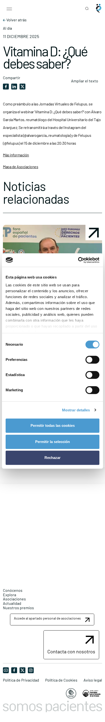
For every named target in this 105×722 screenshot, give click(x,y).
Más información (16, 154)
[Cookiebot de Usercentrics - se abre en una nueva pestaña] (78, 260)
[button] (52, 619)
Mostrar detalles (76, 410)
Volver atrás (16, 20)
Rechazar (52, 458)
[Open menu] (9, 8)
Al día (7, 28)
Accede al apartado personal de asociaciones (47, 618)
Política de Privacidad (21, 680)
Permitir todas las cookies (53, 425)
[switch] (92, 360)
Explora (9, 594)
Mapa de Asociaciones (20, 166)
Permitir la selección (52, 442)
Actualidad (12, 603)
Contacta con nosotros (71, 651)
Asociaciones (14, 598)
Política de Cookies (61, 680)
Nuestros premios (18, 607)
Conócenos (12, 590)
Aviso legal (93, 680)
